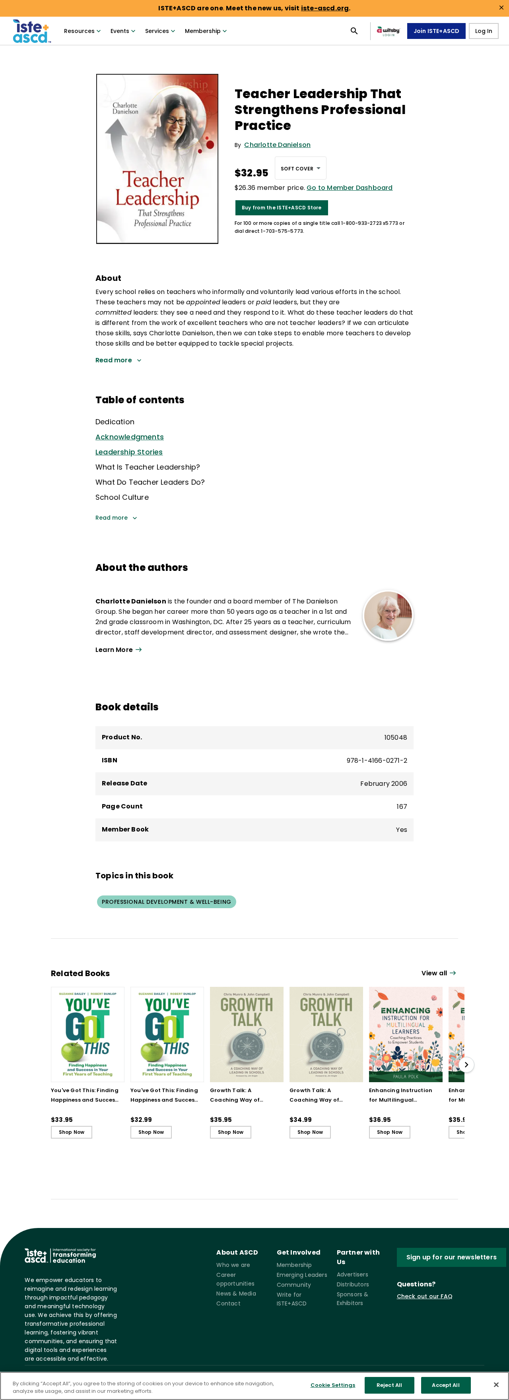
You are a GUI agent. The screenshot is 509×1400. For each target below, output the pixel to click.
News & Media (236, 1294)
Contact (228, 1303)
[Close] (496, 1384)
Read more (111, 518)
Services (157, 31)
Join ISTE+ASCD (437, 31)
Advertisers (352, 1274)
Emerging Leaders (302, 1275)
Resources (79, 31)
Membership (203, 31)
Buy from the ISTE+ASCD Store (282, 207)
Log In (483, 31)
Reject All (389, 1385)
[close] (501, 7)
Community (294, 1285)
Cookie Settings (333, 1385)
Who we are (233, 1265)
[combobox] (300, 168)
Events (120, 31)
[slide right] (466, 1065)
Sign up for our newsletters (451, 1257)
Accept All (445, 1385)
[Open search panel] (354, 31)
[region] (254, 1386)
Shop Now (72, 1132)
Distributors (353, 1284)
